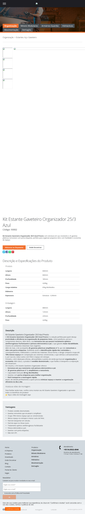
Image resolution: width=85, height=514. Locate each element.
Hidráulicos (67, 26)
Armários (35, 456)
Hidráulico (35, 460)
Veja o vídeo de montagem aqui (19, 395)
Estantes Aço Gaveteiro (26, 37)
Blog (6, 463)
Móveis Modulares (29, 26)
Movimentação (11, 30)
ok (9, 497)
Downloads (9, 457)
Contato (8, 467)
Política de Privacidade (22, 493)
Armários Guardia (50, 26)
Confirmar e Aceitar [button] (12, 509)
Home (7, 447)
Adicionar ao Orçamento (14, 247)
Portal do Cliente (11, 470)
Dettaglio (26, 30)
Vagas (7, 473)
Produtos (8, 454)
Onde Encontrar (35, 247)
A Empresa (9, 451)
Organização (10, 26)
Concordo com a (17, 493)
